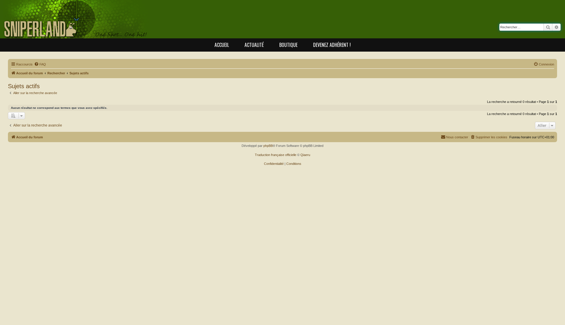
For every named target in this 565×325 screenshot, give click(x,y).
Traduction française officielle (275, 155)
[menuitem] (40, 64)
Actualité (254, 44)
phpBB (268, 145)
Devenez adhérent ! (332, 44)
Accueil (222, 44)
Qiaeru (305, 155)
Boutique (288, 44)
